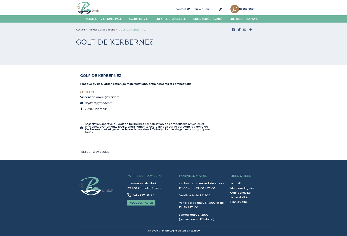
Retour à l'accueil (95, 152)
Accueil (91, 19)
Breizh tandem (191, 230)
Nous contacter (141, 202)
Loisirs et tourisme (244, 19)
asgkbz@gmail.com (99, 103)
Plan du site (238, 202)
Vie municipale (111, 19)
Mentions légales (242, 188)
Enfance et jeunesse (170, 19)
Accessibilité (239, 197)
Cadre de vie (138, 19)
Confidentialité (240, 192)
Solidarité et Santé (207, 19)
